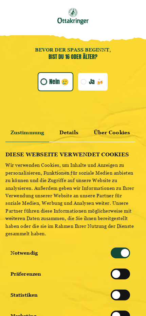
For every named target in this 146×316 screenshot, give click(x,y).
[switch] (120, 274)
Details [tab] (68, 132)
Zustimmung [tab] (27, 132)
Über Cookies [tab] (112, 132)
